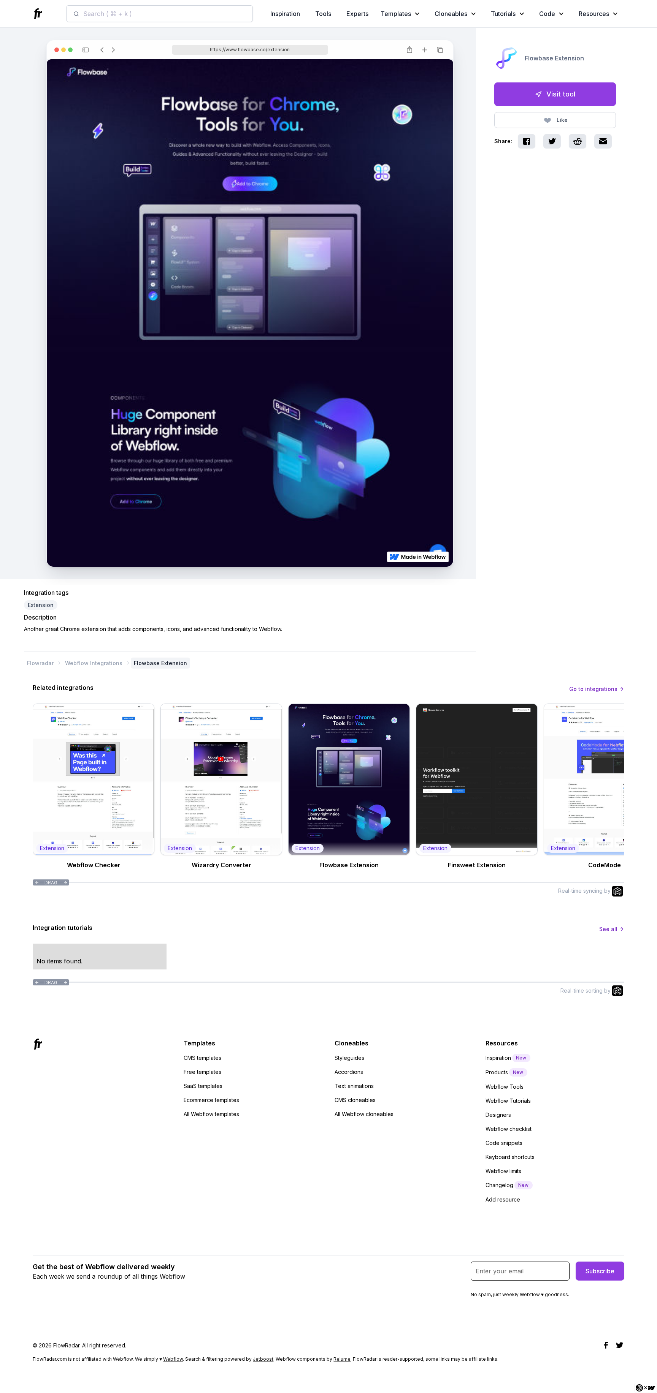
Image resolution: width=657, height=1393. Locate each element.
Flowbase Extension (160, 663)
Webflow (173, 1359)
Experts (357, 13)
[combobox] (159, 13)
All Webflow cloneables (364, 1114)
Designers (498, 1115)
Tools (323, 13)
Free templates (202, 1072)
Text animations (354, 1086)
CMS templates (202, 1058)
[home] (39, 13)
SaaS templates (203, 1086)
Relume (342, 1359)
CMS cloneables (355, 1100)
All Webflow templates (211, 1114)
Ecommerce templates (211, 1100)
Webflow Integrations (93, 663)
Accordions (349, 1072)
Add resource (503, 1199)
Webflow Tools (505, 1086)
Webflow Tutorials (508, 1100)
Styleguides (349, 1058)
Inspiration (285, 13)
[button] (402, 13)
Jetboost (263, 1359)
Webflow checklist (509, 1129)
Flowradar (40, 663)
